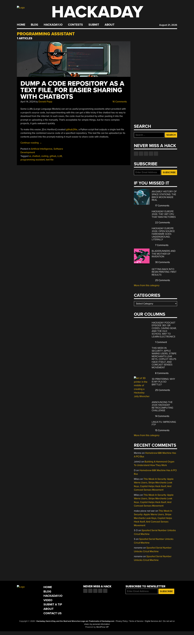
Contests (75, 24)
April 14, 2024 (27, 101)
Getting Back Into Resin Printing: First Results (164, 272)
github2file (71, 129)
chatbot (36, 156)
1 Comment (161, 342)
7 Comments (161, 245)
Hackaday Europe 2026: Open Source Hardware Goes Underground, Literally (163, 234)
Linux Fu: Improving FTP (164, 423)
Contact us (156, 153)
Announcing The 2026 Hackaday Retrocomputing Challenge (162, 406)
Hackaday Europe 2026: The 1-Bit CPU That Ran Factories (164, 214)
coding (44, 156)
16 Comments (119, 101)
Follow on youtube (146, 153)
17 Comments (162, 205)
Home (21, 24)
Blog (34, 24)
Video (47, 600)
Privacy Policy (122, 621)
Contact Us (52, 613)
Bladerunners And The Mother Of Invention (164, 254)
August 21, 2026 (168, 24)
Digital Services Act (153, 621)
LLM (59, 156)
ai (30, 156)
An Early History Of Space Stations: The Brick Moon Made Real (164, 195)
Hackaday (97, 12)
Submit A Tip (52, 604)
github (53, 156)
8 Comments (162, 373)
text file (50, 159)
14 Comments (162, 416)
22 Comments (162, 222)
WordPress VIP (102, 627)
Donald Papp (45, 101)
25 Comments (162, 280)
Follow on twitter (141, 153)
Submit (93, 24)
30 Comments (162, 262)
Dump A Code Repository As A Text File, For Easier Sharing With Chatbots (72, 90)
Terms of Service (136, 621)
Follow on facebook (136, 153)
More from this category (146, 285)
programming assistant (32, 159)
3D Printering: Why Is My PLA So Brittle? (163, 382)
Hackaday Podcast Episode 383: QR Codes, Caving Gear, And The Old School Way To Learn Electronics (164, 329)
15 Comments (162, 430)
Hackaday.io (53, 24)
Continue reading (31, 142)
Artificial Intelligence (41, 148)
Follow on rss (151, 153)
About (109, 24)
